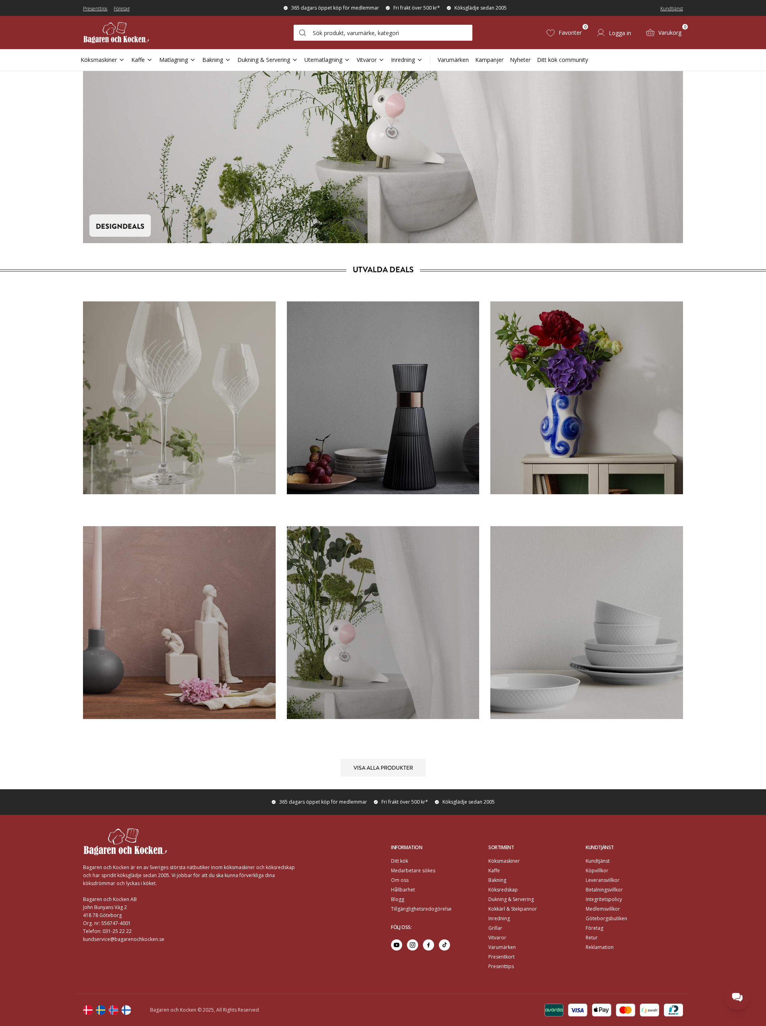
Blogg (397, 899)
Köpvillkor (597, 870)
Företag (122, 8)
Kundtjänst (671, 8)
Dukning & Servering (263, 59)
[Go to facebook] (428, 945)
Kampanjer (489, 59)
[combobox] (383, 33)
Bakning (212, 59)
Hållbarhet (403, 889)
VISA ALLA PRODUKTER (383, 767)
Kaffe (138, 59)
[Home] (116, 33)
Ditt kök (399, 861)
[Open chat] (737, 997)
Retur (592, 937)
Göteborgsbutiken (606, 918)
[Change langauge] (88, 1010)
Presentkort (501, 956)
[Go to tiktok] (444, 945)
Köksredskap (503, 889)
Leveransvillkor (603, 880)
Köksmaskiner (99, 59)
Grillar (495, 928)
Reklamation (600, 947)
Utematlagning (323, 59)
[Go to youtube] (396, 945)
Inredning (403, 59)
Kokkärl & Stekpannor (512, 908)
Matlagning (173, 59)
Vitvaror (367, 59)
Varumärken (453, 59)
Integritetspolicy (604, 899)
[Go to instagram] (412, 945)
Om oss (400, 880)
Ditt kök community (562, 59)
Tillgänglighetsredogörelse (421, 908)
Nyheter (520, 59)
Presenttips (95, 8)
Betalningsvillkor (604, 889)
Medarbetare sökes (413, 870)
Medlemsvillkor (603, 908)
